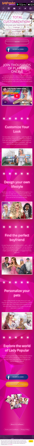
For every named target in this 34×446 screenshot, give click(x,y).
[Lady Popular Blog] (30, 8)
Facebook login (18, 49)
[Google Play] (21, 4)
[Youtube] (14, 8)
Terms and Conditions (12, 429)
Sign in (17, 42)
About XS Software (17, 424)
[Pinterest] (19, 8)
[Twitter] (25, 8)
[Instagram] (8, 8)
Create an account (17, 57)
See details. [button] (10, 444)
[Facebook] (3, 8)
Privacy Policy (25, 429)
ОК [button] (30, 441)
